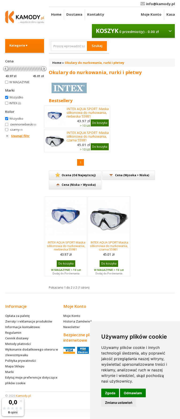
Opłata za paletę (17, 316)
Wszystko (16, 97)
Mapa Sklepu (14, 366)
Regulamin (13, 332)
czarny (16, 129)
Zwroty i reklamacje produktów (28, 321)
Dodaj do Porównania (65, 273)
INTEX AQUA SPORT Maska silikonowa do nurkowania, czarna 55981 (88, 136)
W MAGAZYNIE (19, 82)
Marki (9, 372)
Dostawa (74, 14)
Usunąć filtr (20, 136)
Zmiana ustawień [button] (118, 403)
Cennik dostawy (17, 338)
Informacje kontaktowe (22, 327)
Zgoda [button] (110, 393)
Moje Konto (151, 14)
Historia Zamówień (77, 321)
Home (56, 14)
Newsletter (71, 327)
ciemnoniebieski (23, 124)
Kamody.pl (23, 396)
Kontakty (95, 14)
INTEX (15, 103)
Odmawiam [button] (133, 393)
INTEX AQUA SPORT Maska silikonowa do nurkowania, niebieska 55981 (88, 112)
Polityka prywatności (20, 360)
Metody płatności (18, 344)
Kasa (170, 14)
